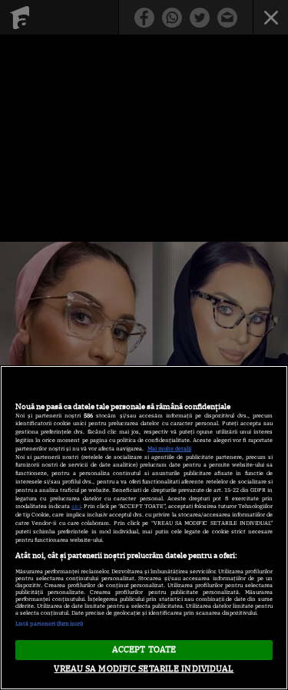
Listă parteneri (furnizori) (49, 623)
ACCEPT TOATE (144, 649)
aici (76, 506)
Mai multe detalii (169, 448)
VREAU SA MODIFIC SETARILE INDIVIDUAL (143, 668)
